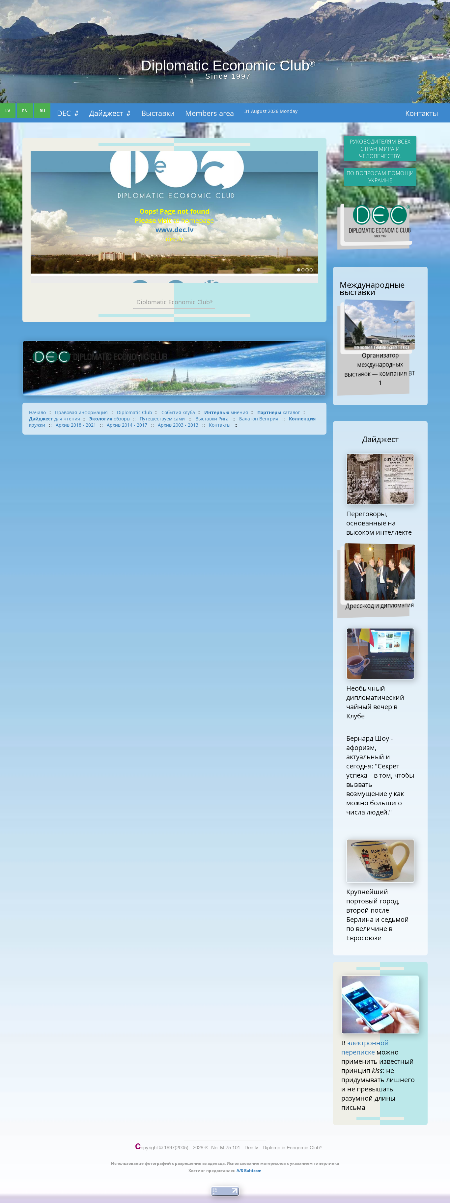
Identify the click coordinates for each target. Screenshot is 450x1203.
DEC (68, 113)
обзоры (109, 418)
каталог (278, 412)
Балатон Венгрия (259, 418)
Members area (209, 113)
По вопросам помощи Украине (380, 177)
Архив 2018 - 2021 (77, 425)
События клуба (178, 412)
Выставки (158, 113)
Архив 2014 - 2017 (128, 425)
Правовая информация (81, 412)
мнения (226, 412)
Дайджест (110, 113)
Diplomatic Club (134, 412)
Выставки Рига (212, 418)
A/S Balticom (249, 1170)
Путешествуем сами (163, 418)
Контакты (421, 113)
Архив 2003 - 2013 (179, 425)
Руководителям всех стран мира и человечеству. (380, 149)
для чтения (54, 418)
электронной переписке (365, 1047)
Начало (37, 412)
